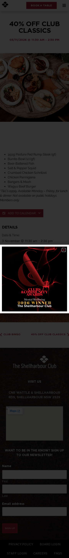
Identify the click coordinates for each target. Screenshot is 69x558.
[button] (63, 250)
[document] (34, 279)
